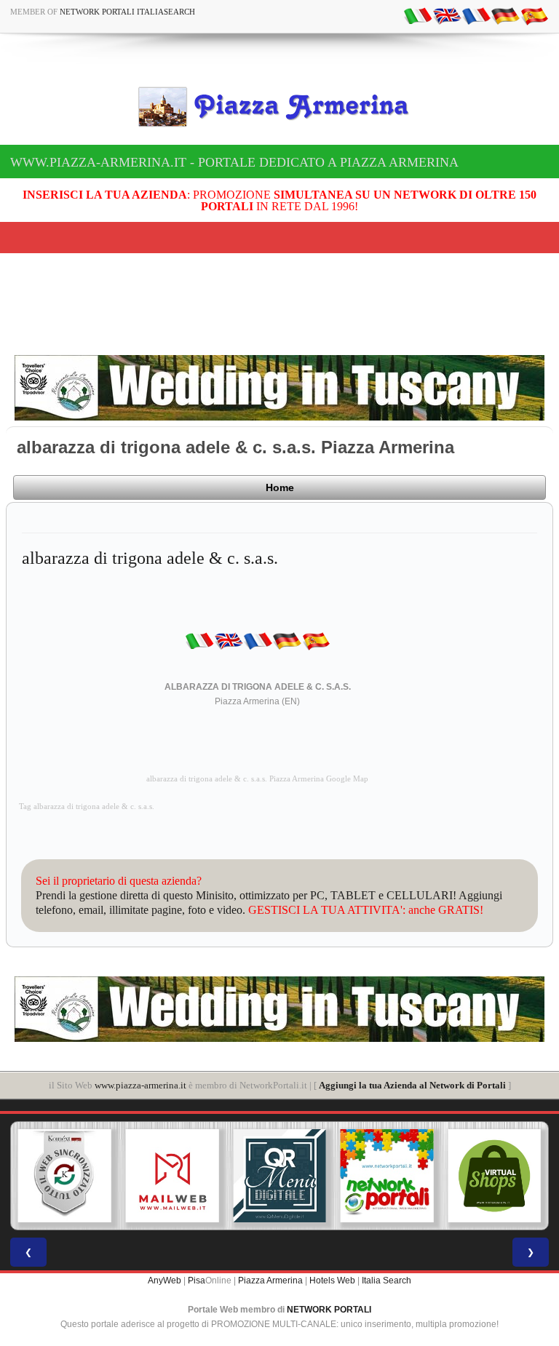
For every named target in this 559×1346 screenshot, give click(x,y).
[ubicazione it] (417, 15)
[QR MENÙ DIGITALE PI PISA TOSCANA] (279, 1175)
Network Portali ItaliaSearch (127, 11)
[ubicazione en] (446, 15)
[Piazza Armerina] (279, 106)
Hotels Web (332, 1280)
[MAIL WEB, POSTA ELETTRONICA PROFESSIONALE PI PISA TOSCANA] (172, 1175)
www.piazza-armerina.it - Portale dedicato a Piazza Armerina (234, 162)
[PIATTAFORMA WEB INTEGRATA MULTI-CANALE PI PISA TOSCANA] (64, 1175)
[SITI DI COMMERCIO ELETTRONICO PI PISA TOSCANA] (494, 1175)
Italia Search (386, 1280)
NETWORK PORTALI (329, 1310)
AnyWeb (164, 1280)
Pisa (196, 1280)
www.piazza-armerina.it (140, 1085)
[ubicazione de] (505, 15)
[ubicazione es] (534, 15)
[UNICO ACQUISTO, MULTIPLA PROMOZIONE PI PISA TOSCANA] (387, 1175)
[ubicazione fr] (476, 15)
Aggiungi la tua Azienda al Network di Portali (412, 1085)
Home (280, 487)
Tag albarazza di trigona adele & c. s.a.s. (86, 807)
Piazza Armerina (270, 1280)
